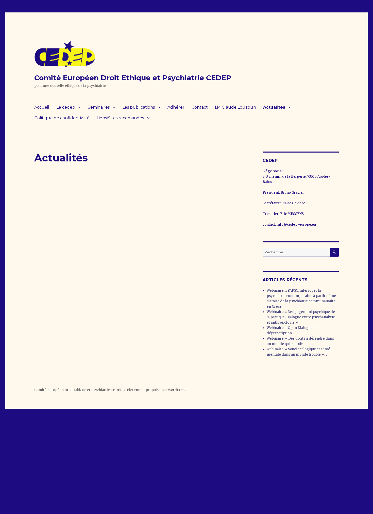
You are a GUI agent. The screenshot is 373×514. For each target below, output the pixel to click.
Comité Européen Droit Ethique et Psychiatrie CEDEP (132, 77)
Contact (200, 107)
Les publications (138, 107)
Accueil (41, 107)
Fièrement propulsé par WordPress (156, 390)
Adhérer (175, 107)
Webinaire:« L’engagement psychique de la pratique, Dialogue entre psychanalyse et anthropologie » (301, 317)
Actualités (274, 107)
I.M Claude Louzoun (235, 107)
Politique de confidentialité (62, 117)
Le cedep (65, 107)
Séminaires (99, 107)
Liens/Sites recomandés (120, 117)
